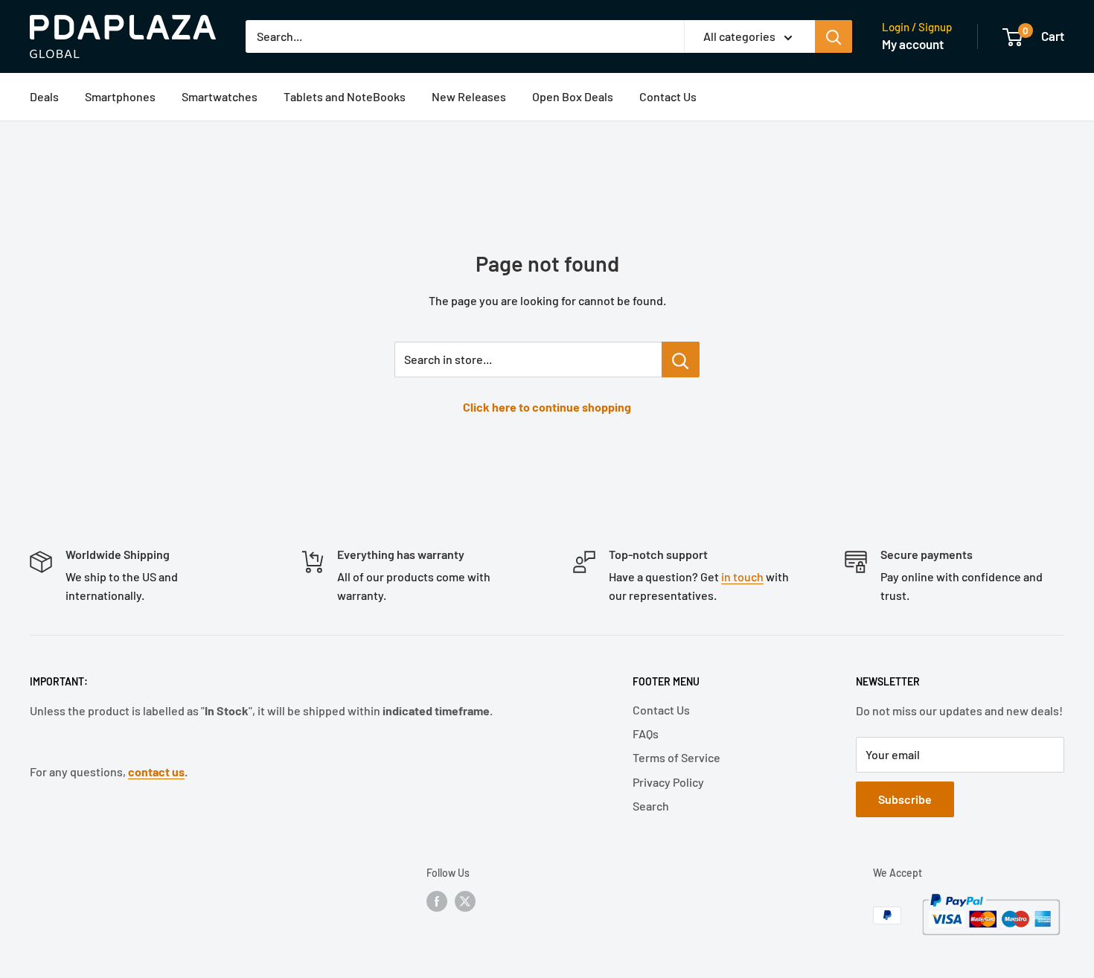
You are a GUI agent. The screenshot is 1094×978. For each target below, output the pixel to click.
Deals (44, 96)
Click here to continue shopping (547, 407)
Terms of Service (676, 757)
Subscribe (905, 799)
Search (651, 806)
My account (913, 43)
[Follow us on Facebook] (436, 901)
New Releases (469, 96)
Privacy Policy (668, 782)
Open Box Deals (572, 96)
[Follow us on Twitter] (465, 901)
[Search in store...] (681, 359)
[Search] (833, 36)
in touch (742, 576)
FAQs (646, 733)
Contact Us (668, 96)
